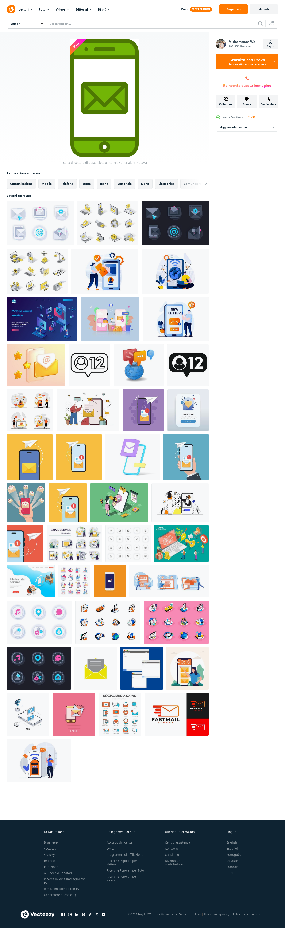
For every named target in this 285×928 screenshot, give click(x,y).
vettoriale (124, 184)
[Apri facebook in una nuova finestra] (63, 914)
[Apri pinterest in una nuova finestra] (83, 914)
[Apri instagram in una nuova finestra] (70, 914)
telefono (67, 184)
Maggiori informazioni (233, 127)
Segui (270, 46)
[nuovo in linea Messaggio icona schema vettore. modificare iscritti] (89, 365)
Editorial (82, 9)
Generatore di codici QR (61, 895)
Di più (102, 9)
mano (145, 184)
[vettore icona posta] (95, 668)
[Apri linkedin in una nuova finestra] (76, 914)
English (232, 842)
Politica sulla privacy (216, 914)
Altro (230, 872)
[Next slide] (202, 184)
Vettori (24, 9)
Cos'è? (251, 117)
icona (87, 184)
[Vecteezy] (11, 9)
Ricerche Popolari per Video (122, 878)
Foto (42, 9)
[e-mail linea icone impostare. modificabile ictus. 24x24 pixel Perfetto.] (128, 543)
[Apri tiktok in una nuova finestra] (90, 914)
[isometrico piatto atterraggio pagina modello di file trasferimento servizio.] (31, 581)
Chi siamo (172, 855)
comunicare (192, 184)
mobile (47, 184)
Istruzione (51, 867)
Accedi (264, 9)
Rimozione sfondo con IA (61, 889)
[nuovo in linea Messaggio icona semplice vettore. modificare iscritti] (188, 365)
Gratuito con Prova (247, 61)
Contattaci (172, 848)
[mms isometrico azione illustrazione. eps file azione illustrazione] (28, 714)
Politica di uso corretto (247, 914)
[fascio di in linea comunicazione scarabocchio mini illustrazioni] (74, 581)
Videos (60, 9)
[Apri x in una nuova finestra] (97, 914)
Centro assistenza (177, 842)
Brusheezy (51, 842)
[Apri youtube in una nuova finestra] (103, 914)
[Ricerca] (260, 23)
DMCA (111, 848)
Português (234, 855)
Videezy (49, 855)
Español (232, 848)
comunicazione (21, 184)
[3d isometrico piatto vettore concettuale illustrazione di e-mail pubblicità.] (181, 543)
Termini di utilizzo (190, 914)
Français (232, 867)
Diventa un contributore (174, 862)
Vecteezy (50, 848)
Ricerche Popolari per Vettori (122, 862)
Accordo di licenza (119, 842)
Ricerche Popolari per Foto (125, 870)
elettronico (166, 184)
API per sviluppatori (58, 873)
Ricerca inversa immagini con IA (65, 881)
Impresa (50, 861)
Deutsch (232, 861)
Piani (184, 9)
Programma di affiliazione (125, 855)
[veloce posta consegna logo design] (177, 714)
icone (104, 184)
